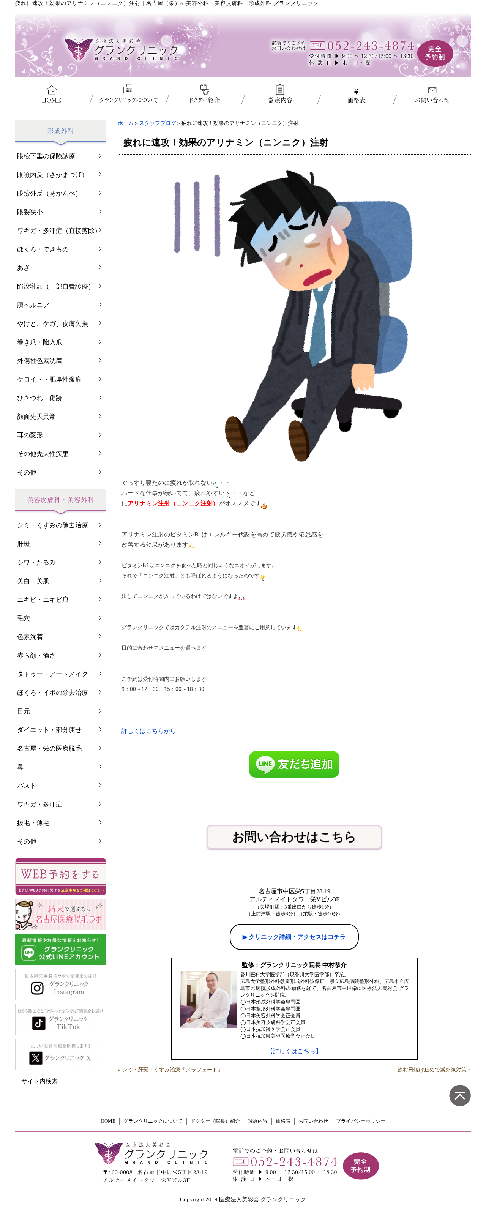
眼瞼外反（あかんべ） (49, 193)
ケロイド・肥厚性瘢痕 (49, 379)
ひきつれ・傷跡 (39, 398)
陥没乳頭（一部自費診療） (56, 286)
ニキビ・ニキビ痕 (43, 599)
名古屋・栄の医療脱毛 (49, 748)
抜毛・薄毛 (33, 823)
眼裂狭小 (30, 212)
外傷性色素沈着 (39, 360)
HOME (108, 1121)
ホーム (126, 123)
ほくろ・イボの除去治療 (52, 692)
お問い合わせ (313, 1121)
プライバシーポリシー (360, 1121)
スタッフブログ (157, 123)
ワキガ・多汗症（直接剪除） (59, 230)
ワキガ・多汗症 (39, 804)
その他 (26, 472)
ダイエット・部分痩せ (49, 730)
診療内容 (258, 1121)
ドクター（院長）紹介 (215, 1121)
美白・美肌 (33, 581)
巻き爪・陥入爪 (39, 342)
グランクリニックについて (153, 1121)
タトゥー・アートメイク (52, 674)
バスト (26, 785)
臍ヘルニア (33, 305)
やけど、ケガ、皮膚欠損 (52, 323)
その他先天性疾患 (43, 454)
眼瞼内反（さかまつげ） (52, 174)
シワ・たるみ (36, 562)
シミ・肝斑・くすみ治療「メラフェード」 (172, 1070)
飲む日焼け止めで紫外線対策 (432, 1070)
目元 (23, 711)
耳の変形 (30, 435)
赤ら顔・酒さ (36, 655)
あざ (23, 267)
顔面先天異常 (36, 416)
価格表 (283, 1121)
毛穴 (23, 618)
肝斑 (23, 543)
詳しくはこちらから (149, 730)
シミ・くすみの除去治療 (52, 525)
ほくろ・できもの (43, 249)
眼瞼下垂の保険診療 (46, 156)
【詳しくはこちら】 (294, 1051)
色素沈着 (30, 637)
